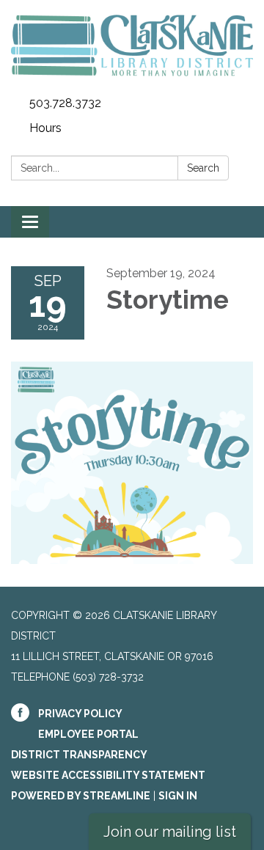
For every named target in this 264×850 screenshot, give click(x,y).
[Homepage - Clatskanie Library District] (132, 45)
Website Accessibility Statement (108, 775)
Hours (45, 128)
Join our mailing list (169, 831)
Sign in (177, 796)
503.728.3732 (65, 103)
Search (203, 168)
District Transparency (79, 755)
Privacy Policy (80, 713)
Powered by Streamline (80, 796)
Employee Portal (88, 734)
